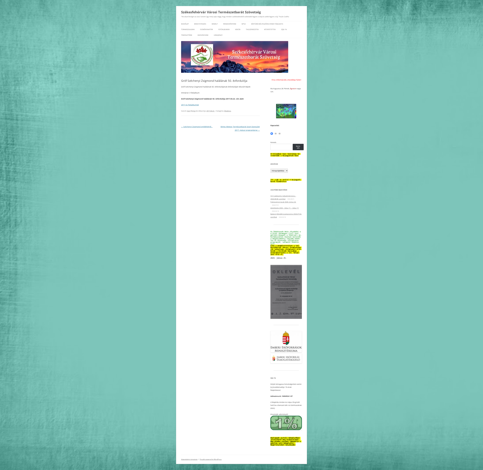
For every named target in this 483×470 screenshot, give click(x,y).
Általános (227, 111)
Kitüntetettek (270, 29)
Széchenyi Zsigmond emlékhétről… (197, 126)
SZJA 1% (284, 29)
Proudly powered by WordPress (211, 459)
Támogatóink (186, 35)
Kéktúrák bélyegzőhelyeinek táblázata (267, 24)
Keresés (273, 142)
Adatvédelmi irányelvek (189, 459)
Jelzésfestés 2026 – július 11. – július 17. (284, 208)
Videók (237, 29)
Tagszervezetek (252, 29)
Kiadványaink (203, 35)
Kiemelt (215, 24)
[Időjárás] (286, 117)
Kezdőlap (185, 24)
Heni (188, 111)
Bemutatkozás (200, 24)
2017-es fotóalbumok (190, 105)
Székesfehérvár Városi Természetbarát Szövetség (221, 12)
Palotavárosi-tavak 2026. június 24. (283, 202)
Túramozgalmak (188, 29)
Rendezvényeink (229, 24)
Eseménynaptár (206, 29)
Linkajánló (218, 35)
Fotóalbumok (224, 29)
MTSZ (244, 24)
